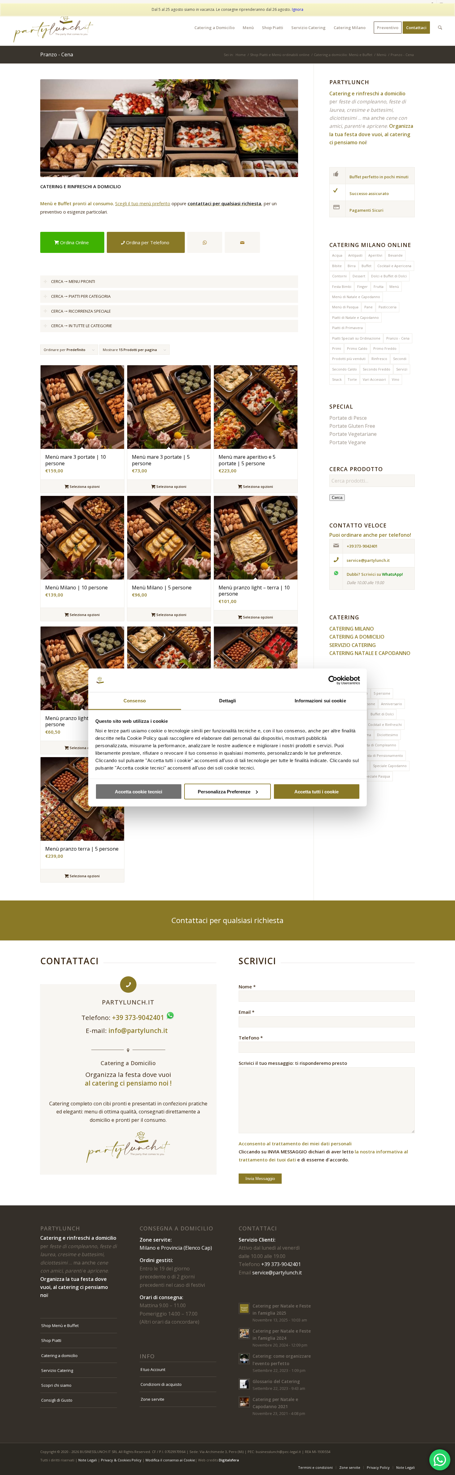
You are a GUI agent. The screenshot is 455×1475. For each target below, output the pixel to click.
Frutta (379, 286)
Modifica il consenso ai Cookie (170, 1460)
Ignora (297, 9)
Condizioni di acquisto (161, 1384)
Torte (352, 379)
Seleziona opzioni (84, 486)
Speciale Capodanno (390, 765)
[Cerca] (440, 28)
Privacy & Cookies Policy (121, 1460)
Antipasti (355, 255)
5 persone (382, 693)
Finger (362, 286)
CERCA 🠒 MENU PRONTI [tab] (73, 281)
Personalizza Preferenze (224, 791)
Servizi (401, 369)
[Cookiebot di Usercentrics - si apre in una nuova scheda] (333, 680)
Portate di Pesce (348, 417)
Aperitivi (375, 255)
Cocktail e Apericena (394, 265)
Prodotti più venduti (349, 358)
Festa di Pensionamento (383, 755)
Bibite (337, 265)
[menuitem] (214, 28)
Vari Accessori (374, 379)
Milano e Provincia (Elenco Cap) (176, 1247)
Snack (337, 379)
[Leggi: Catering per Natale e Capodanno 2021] (244, 1402)
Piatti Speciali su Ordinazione (356, 338)
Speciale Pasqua (376, 776)
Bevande (395, 255)
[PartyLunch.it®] (53, 28)
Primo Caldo (357, 348)
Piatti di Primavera (347, 327)
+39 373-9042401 (281, 1264)
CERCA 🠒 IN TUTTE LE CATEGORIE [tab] (81, 325)
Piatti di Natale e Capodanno (355, 317)
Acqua (337, 255)
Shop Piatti (51, 1340)
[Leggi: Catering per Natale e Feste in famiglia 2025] (244, 1308)
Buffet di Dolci (382, 714)
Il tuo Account (153, 1369)
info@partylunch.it (138, 1030)
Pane (368, 307)
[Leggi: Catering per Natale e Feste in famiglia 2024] (244, 1333)
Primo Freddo (384, 348)
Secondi (399, 358)
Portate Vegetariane (353, 434)
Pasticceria (387, 307)
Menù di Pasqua (345, 307)
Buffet (366, 265)
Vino (395, 379)
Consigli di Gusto (56, 1400)
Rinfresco (379, 358)
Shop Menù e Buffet (60, 1325)
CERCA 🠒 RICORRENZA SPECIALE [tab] (81, 311)
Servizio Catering (57, 1370)
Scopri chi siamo (56, 1385)
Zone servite (152, 1399)
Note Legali (87, 1460)
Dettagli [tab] (227, 700)
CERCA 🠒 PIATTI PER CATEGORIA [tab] (80, 296)
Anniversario (391, 703)
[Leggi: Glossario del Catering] (244, 1384)
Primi (336, 348)
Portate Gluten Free (352, 426)
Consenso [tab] (135, 700)
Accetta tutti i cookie (316, 791)
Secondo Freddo (376, 369)
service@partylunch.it (277, 1272)
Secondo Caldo (344, 369)
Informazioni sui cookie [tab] (320, 700)
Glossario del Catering (276, 1381)
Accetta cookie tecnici (138, 791)
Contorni (339, 276)
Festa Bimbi (341, 286)
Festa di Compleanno (378, 745)
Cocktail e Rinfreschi (385, 724)
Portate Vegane (347, 442)
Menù (394, 286)
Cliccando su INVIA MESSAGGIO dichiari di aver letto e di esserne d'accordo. (323, 1151)
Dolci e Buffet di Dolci (389, 276)
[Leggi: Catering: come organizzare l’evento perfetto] (244, 1358)
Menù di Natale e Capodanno (356, 296)
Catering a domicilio (59, 1355)
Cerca (337, 497)
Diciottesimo (387, 734)
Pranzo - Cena (398, 338)
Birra (352, 265)
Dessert (359, 276)
